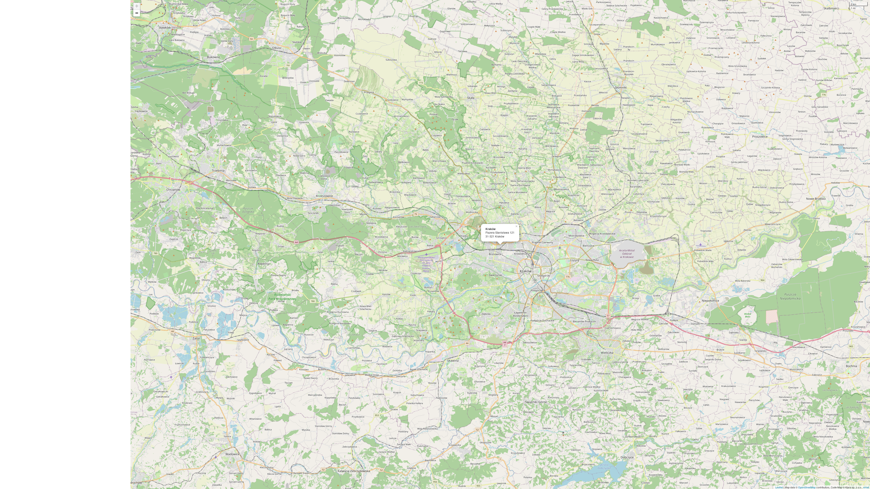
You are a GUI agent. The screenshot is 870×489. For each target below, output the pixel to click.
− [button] (136, 13)
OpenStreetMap (807, 487)
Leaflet (779, 487)
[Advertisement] (65, 244)
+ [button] (136, 6)
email (866, 487)
